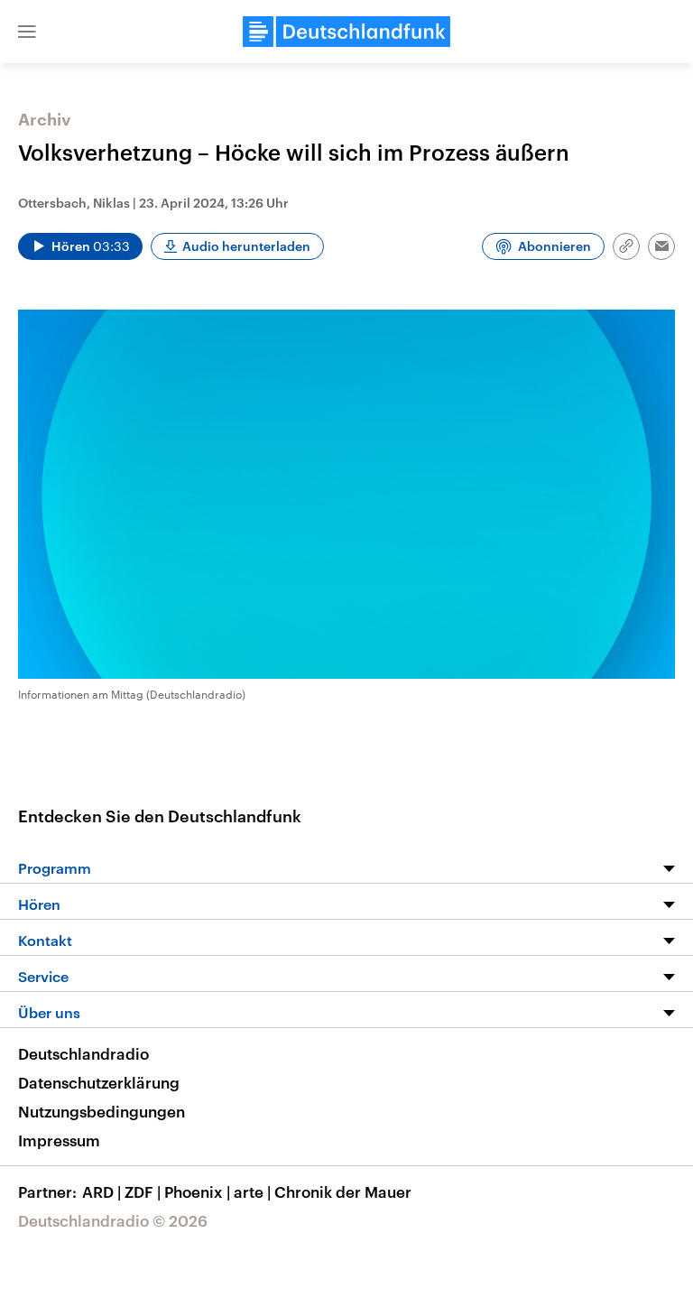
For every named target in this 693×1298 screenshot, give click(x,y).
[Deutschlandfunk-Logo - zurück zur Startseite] (346, 31)
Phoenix (197, 1191)
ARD (101, 1191)
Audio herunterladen (246, 246)
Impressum (59, 1140)
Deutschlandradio (83, 1053)
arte (252, 1191)
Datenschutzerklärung (99, 1082)
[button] (27, 32)
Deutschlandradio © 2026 (113, 1220)
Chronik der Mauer (342, 1191)
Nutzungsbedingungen (101, 1111)
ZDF (143, 1191)
